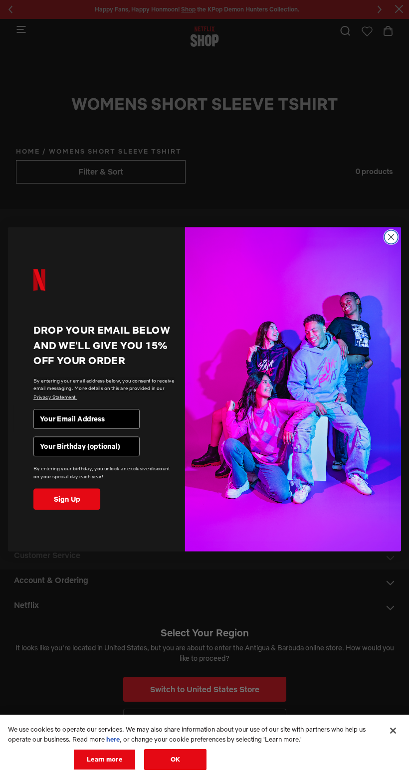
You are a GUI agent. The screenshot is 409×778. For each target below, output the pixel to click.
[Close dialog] (391, 237)
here (113, 739)
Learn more (104, 759)
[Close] (393, 731)
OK (175, 759)
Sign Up (67, 498)
